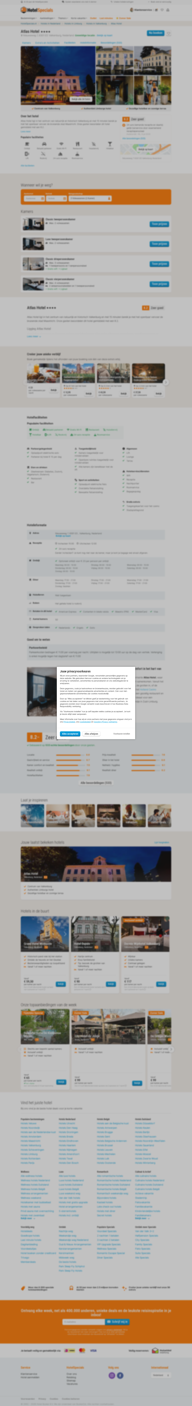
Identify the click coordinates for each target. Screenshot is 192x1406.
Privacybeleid (69, 722)
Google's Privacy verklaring (105, 722)
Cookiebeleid (85, 722)
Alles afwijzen (91, 733)
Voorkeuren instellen (121, 734)
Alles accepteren (70, 733)
